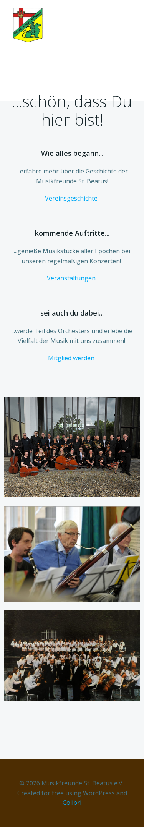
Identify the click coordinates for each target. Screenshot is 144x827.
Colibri (72, 802)
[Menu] (53, 33)
